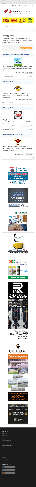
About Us (4, 438)
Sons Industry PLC (7, 81)
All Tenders (4, 457)
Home (3, 29)
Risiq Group (5, 108)
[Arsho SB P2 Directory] (18, 175)
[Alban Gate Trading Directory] (18, 198)
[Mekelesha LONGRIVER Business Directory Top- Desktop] (18, 20)
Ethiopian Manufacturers (20, 29)
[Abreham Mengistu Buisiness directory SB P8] (18, 243)
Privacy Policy (5, 435)
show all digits (29, 72)
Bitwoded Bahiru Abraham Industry (12, 134)
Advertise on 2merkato (6, 440)
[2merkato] (18, 11)
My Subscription (5, 459)
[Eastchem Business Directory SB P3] (18, 269)
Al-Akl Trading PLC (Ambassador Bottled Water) (15, 54)
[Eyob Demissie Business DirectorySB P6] (18, 372)
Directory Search (5, 449)
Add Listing (4, 448)
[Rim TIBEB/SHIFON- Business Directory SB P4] (18, 311)
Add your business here (25, 48)
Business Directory (10, 29)
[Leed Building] (18, 221)
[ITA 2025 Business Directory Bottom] (18, 414)
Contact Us (4, 437)
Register (27, 5)
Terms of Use (4, 433)
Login (32, 5)
